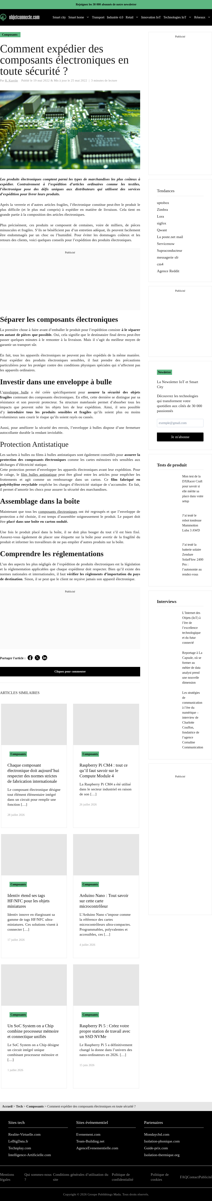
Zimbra (162, 209)
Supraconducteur (169, 250)
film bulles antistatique (39, 474)
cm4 (160, 264)
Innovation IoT (151, 17)
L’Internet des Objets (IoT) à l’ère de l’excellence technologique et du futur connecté (191, 627)
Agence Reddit (168, 271)
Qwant (162, 230)
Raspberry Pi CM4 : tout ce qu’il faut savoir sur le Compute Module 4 (104, 770)
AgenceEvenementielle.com (97, 1148)
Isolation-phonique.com (162, 1141)
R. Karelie (11, 80)
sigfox (161, 223)
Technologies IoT (174, 17)
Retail (129, 17)
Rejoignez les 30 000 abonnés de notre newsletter (106, 4)
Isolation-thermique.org (161, 1155)
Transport (98, 17)
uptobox (163, 203)
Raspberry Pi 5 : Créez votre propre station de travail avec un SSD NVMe (105, 1031)
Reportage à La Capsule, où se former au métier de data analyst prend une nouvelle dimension (192, 667)
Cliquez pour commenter (70, 671)
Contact (193, 1177)
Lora (160, 216)
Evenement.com (88, 1134)
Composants (9, 34)
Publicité (205, 1177)
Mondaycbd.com (156, 1134)
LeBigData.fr (18, 1141)
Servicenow (166, 244)
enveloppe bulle (16, 392)
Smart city (59, 17)
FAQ (183, 1177)
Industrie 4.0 (115, 17)
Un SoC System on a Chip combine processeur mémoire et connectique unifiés (33, 1031)
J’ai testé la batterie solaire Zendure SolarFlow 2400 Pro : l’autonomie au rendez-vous (192, 559)
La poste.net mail (170, 237)
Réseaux (199, 17)
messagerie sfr (167, 257)
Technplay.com (19, 1148)
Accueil (7, 1106)
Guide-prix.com (156, 1148)
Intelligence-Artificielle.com (29, 1155)
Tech (19, 1106)
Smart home (76, 17)
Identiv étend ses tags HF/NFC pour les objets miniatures (28, 901)
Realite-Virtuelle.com (24, 1134)
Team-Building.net (90, 1141)
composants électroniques (57, 511)
